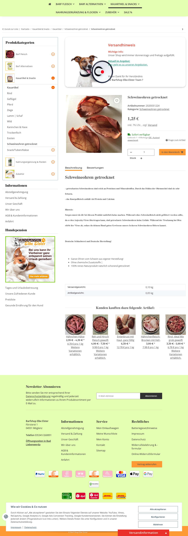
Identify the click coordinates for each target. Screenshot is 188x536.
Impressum (16, 527)
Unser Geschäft (13, 203)
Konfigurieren (158, 517)
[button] (32, 54)
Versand (152, 125)
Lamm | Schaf (14, 115)
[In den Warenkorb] (67, 93)
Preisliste (10, 299)
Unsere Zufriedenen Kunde (20, 293)
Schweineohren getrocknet (154, 109)
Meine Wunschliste (106, 433)
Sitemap (100, 450)
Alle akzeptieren (158, 509)
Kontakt (100, 445)
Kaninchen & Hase (17, 127)
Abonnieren (151, 396)
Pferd (10, 104)
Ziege (10, 110)
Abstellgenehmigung (16, 192)
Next (180, 339)
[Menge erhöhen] (141, 158)
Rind (9, 93)
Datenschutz (30, 527)
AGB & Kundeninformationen (21, 215)
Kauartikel (12, 87)
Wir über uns (12, 209)
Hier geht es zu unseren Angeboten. (128, 64)
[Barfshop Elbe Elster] (49, 4)
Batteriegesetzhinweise (144, 428)
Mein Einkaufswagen (107, 428)
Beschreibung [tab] (73, 167)
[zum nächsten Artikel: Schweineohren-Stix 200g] (183, 29)
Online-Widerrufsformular (146, 454)
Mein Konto (102, 439)
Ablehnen (158, 524)
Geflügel (11, 99)
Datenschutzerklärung (38, 396)
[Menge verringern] (131, 152)
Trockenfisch (14, 132)
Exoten (11, 138)
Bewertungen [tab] (95, 167)
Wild (9, 121)
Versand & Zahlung (15, 198)
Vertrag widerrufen (146, 464)
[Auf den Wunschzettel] (117, 100)
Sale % (128, 12)
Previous (69, 339)
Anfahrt (9, 221)
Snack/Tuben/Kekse (18, 150)
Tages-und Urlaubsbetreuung (21, 287)
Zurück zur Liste (11, 29)
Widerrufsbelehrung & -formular (145, 446)
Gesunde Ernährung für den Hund (24, 305)
